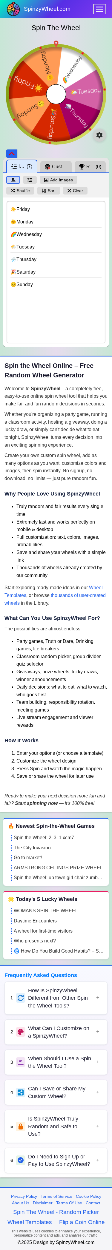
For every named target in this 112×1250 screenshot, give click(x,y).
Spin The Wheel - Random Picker (56, 1212)
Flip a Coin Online (82, 1222)
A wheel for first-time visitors (43, 930)
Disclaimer (43, 1202)
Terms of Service (56, 1196)
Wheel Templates (29, 1222)
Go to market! (28, 857)
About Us (20, 1202)
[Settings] (99, 135)
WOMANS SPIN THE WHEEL (46, 910)
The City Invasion (32, 847)
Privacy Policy (24, 1196)
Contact (93, 1202)
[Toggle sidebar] (11, 153)
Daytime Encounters (35, 920)
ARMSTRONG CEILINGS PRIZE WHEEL (58, 867)
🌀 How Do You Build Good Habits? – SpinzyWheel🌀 (59, 950)
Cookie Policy (88, 1196)
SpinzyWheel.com (47, 9)
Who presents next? (35, 940)
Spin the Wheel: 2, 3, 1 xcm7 (44, 837)
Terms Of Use (69, 1202)
